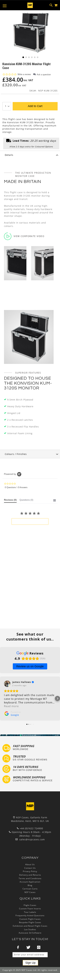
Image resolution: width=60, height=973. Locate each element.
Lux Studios (30, 929)
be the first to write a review (30, 521)
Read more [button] (11, 706)
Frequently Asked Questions (30, 915)
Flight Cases (30, 905)
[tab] (30, 155)
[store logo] (30, 5)
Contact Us (30, 868)
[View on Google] (7, 683)
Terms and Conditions (30, 878)
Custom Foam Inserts (30, 908)
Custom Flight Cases (30, 919)
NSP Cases (30, 892)
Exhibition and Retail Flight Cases (30, 926)
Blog (30, 885)
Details (9, 154)
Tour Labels (30, 912)
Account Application (30, 881)
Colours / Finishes (16, 454)
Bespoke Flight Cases (30, 922)
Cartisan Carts (30, 888)
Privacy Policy (30, 871)
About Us (30, 864)
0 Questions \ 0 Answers (16, 487)
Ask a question (44, 74)
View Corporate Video (29, 236)
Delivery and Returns (30, 875)
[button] (22, 57)
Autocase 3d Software (30, 932)
